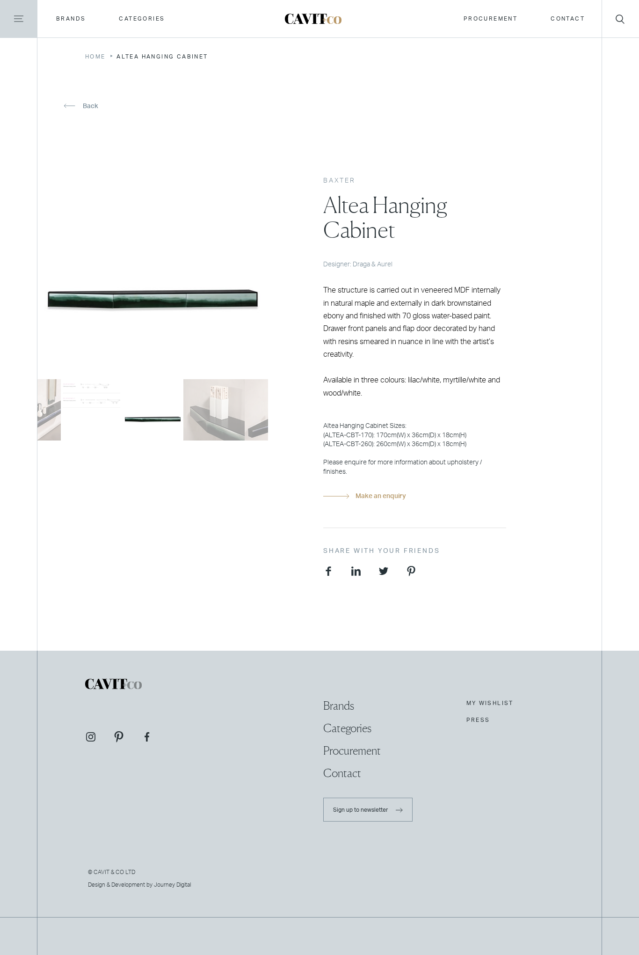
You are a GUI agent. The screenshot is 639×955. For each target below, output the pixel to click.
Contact (568, 19)
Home (95, 56)
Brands (71, 19)
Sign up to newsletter (361, 810)
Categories (142, 19)
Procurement (490, 19)
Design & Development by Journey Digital (139, 885)
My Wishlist (490, 703)
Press (478, 720)
